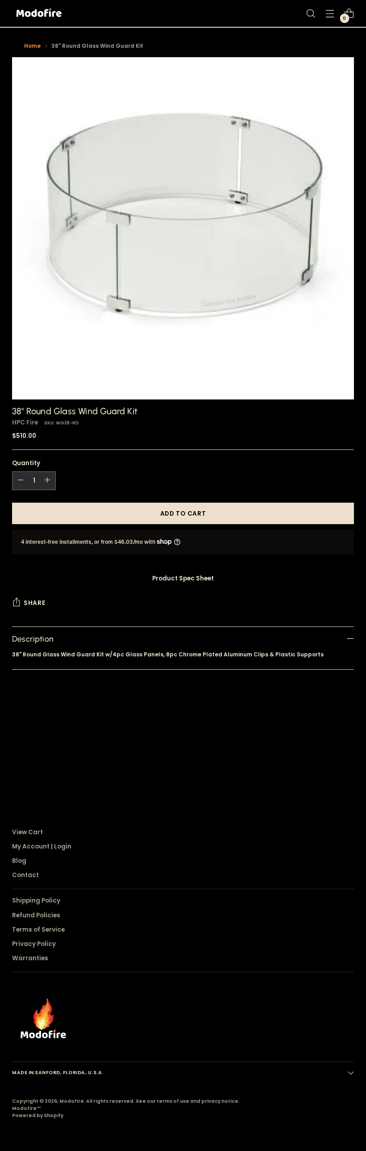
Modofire (71, 1101)
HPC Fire (25, 422)
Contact (25, 875)
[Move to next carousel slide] (346, 736)
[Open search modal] (311, 13)
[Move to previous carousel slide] (325, 736)
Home (32, 46)
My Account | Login (41, 846)
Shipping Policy (36, 900)
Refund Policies (36, 915)
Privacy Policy (34, 944)
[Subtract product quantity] (20, 481)
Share (34, 603)
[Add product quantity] (47, 481)
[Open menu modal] (330, 13)
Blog (19, 861)
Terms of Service (38, 929)
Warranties (30, 958)
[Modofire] (39, 13)
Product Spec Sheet (183, 578)
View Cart (27, 832)
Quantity (26, 463)
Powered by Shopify (37, 1115)
